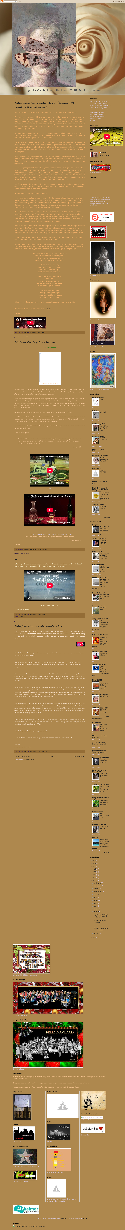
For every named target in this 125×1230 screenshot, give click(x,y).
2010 (94, 937)
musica (23, 616)
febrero (96, 912)
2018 (94, 860)
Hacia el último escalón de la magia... (100, 635)
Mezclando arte (97, 812)
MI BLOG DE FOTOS (99, 825)
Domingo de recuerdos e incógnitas (103, 760)
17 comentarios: (42, 751)
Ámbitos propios (98, 504)
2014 (94, 872)
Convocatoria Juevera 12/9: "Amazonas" (104, 802)
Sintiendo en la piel (99, 664)
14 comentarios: (42, 332)
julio (95, 897)
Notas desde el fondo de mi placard (100, 798)
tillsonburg (64, 1218)
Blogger (84, 1218)
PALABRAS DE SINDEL (100, 577)
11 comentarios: (42, 614)
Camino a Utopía (98, 564)
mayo (96, 903)
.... (15, 559)
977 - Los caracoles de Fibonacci (104, 459)
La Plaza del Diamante (100, 694)
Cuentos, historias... (99, 606)
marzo (96, 909)
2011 (94, 880)
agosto (96, 894)
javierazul (95, 410)
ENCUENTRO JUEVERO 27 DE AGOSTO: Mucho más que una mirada (104, 530)
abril (96, 906)
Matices (104, 152)
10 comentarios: (42, 549)
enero (96, 933)
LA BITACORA (97, 723)
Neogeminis (96, 525)
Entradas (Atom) (29, 760)
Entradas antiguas (78, 756)
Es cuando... (96, 737)
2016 (94, 866)
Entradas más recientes (22, 756)
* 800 (101, 399)
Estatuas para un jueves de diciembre (104, 775)
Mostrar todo (107, 517)
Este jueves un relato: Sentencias (38, 626)
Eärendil (95, 837)
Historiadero (96, 468)
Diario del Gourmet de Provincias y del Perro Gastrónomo (100, 489)
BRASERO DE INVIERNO (97, 680)
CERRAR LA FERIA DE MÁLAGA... (104, 542)
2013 (94, 875)
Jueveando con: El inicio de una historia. (104, 596)
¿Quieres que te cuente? (100, 707)
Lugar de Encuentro (99, 593)
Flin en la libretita (98, 397)
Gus (48, 309)
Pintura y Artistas (98, 449)
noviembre (98, 886)
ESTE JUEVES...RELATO (104, 815)
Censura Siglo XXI (98, 551)
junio (96, 900)
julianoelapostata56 (99, 750)
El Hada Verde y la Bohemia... (35, 342)
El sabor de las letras (99, 736)
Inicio (51, 756)
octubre (97, 889)
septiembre (98, 891)
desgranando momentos (100, 619)
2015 (94, 869)
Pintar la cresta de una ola (100, 451)
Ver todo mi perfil (104, 155)
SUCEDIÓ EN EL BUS (99, 752)
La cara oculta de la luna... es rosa (99, 770)
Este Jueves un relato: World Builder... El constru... (101, 916)
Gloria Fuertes (104, 696)
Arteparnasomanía (98, 423)
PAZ (93, 483)
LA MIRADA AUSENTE (100, 455)
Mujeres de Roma (98, 436)
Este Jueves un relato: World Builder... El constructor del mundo (44, 105)
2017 (94, 863)
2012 (94, 878)
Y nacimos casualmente (100, 784)
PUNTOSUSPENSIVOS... (100, 757)
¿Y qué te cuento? (98, 742)
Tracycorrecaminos (99, 538)
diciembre (97, 883)
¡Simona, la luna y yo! (99, 651)
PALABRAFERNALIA (99, 481)
